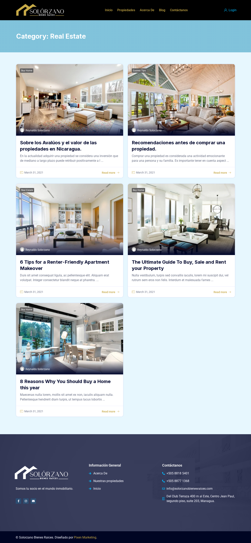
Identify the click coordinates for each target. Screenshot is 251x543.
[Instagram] (26, 501)
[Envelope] (33, 501)
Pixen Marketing (85, 537)
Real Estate (27, 190)
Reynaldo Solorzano (37, 130)
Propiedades (126, 10)
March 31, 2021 (33, 172)
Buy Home (26, 70)
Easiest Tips (139, 70)
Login (232, 10)
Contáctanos (179, 10)
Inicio (109, 10)
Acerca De (147, 10)
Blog (162, 10)
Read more (108, 172)
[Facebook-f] (18, 501)
